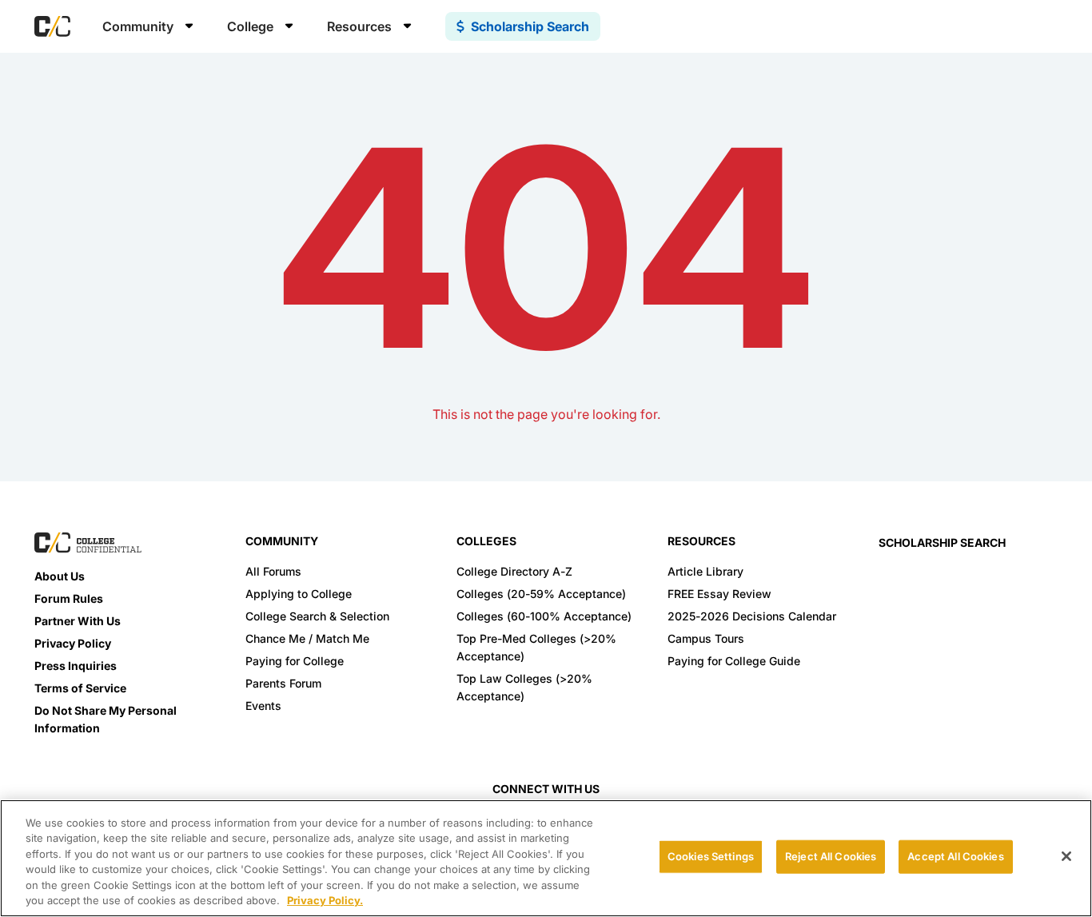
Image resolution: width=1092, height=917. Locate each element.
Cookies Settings (711, 856)
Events (263, 705)
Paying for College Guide (734, 661)
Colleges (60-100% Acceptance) (544, 616)
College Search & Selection (317, 616)
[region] (546, 858)
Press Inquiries (75, 665)
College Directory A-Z (514, 571)
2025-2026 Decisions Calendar (752, 616)
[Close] (1066, 856)
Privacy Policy (72, 643)
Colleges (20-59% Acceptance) (541, 593)
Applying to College (298, 593)
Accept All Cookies (955, 856)
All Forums (273, 571)
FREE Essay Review (719, 593)
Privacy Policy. (325, 900)
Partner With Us (77, 621)
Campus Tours (706, 638)
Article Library (705, 571)
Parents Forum (283, 683)
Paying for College (294, 661)
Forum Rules (68, 598)
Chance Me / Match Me (307, 638)
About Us (59, 576)
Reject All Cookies (830, 856)
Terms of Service (80, 688)
